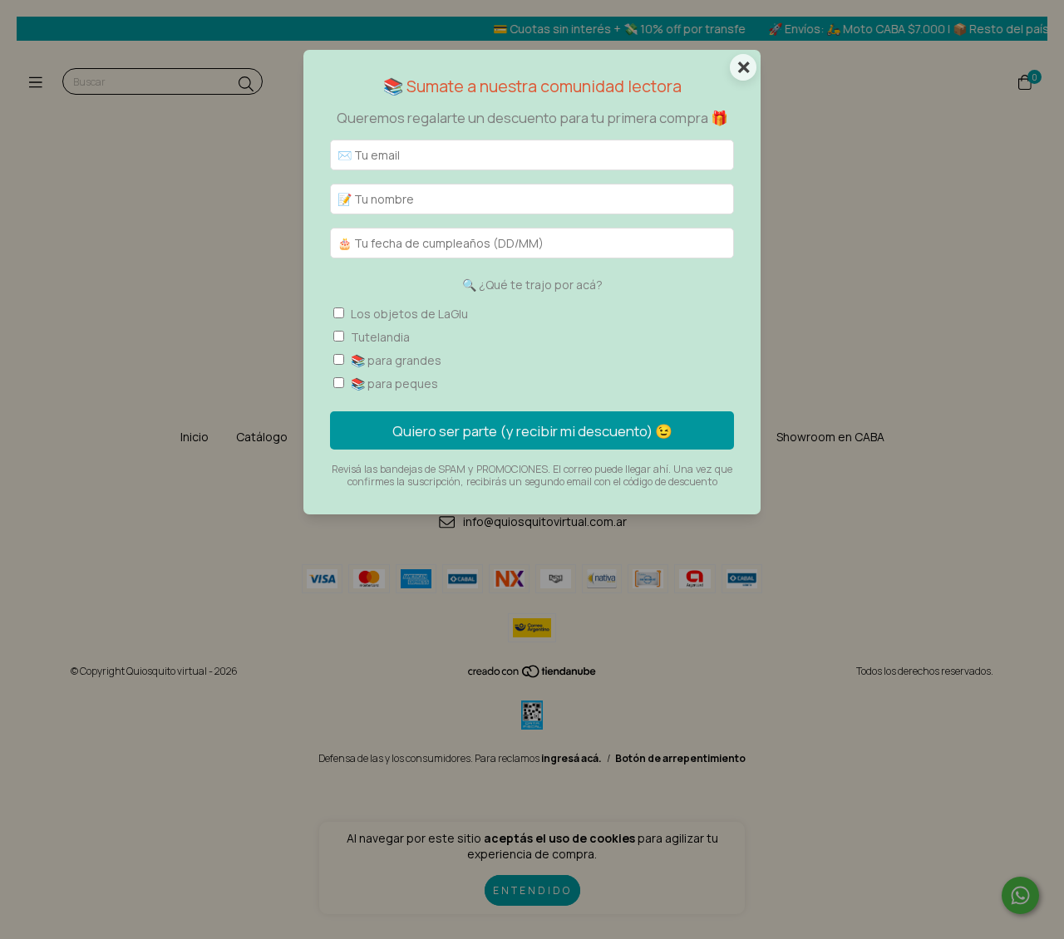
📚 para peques (394, 383)
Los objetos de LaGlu (409, 314)
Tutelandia (380, 337)
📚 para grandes (396, 360)
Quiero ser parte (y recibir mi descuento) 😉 (532, 430)
